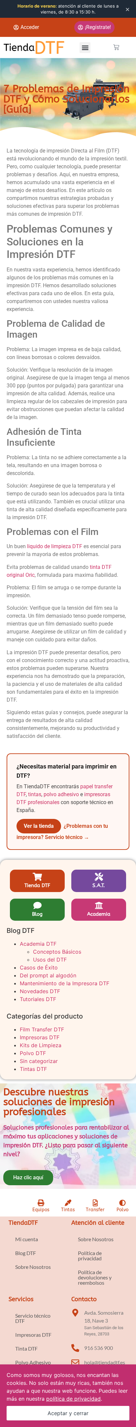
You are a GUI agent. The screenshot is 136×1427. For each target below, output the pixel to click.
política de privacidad (73, 1398)
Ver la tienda (39, 826)
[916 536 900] (75, 1348)
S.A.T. (98, 885)
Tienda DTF (37, 885)
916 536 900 (98, 1348)
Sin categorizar (39, 1061)
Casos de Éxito (39, 967)
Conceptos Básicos (57, 951)
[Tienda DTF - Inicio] (34, 47)
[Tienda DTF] (37, 877)
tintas (34, 794)
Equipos (41, 1210)
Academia (98, 914)
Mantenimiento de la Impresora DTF (64, 983)
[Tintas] (68, 1203)
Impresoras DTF (39, 1037)
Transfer (95, 1210)
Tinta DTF (26, 1348)
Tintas (68, 1210)
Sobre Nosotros (33, 1267)
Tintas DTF (33, 1069)
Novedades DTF (40, 991)
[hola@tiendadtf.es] (75, 1362)
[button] (85, 47)
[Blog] (37, 905)
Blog (37, 914)
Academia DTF (38, 943)
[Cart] (116, 47)
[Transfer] (95, 1203)
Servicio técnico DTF (33, 1318)
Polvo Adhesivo (33, 1362)
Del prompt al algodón (48, 975)
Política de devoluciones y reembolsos (95, 1277)
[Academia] (99, 905)
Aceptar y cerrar (68, 1413)
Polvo (122, 1210)
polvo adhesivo (61, 794)
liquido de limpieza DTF (54, 546)
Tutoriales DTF (38, 999)
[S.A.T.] (99, 877)
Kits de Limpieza (40, 1045)
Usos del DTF (50, 959)
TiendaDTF (23, 1222)
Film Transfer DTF (42, 1029)
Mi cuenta (26, 1239)
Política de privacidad (90, 1255)
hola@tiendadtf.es (104, 1362)
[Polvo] (122, 1203)
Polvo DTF (33, 1053)
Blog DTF (25, 1253)
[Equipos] (41, 1203)
